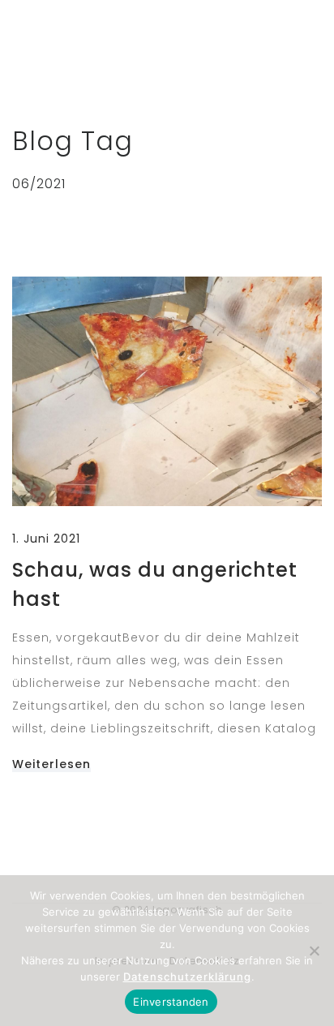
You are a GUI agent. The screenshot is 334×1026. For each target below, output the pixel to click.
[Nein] (314, 950)
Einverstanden (170, 1001)
